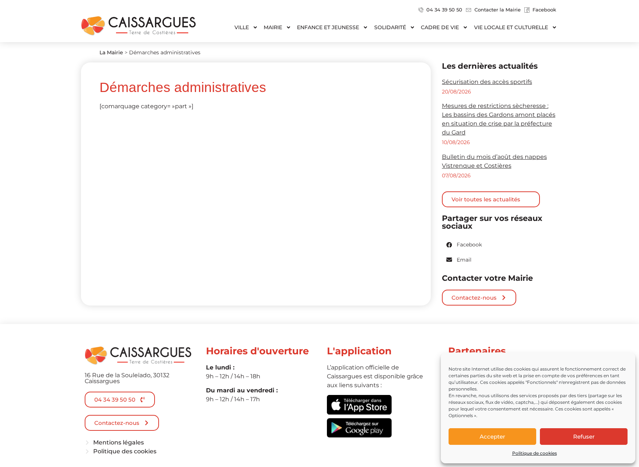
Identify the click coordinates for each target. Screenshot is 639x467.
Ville (241, 27)
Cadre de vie (440, 27)
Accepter (492, 436)
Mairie (273, 27)
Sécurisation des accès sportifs (487, 81)
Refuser (584, 436)
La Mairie (111, 52)
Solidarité (390, 27)
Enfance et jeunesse (328, 27)
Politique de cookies (534, 453)
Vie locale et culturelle (511, 27)
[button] (464, 244)
